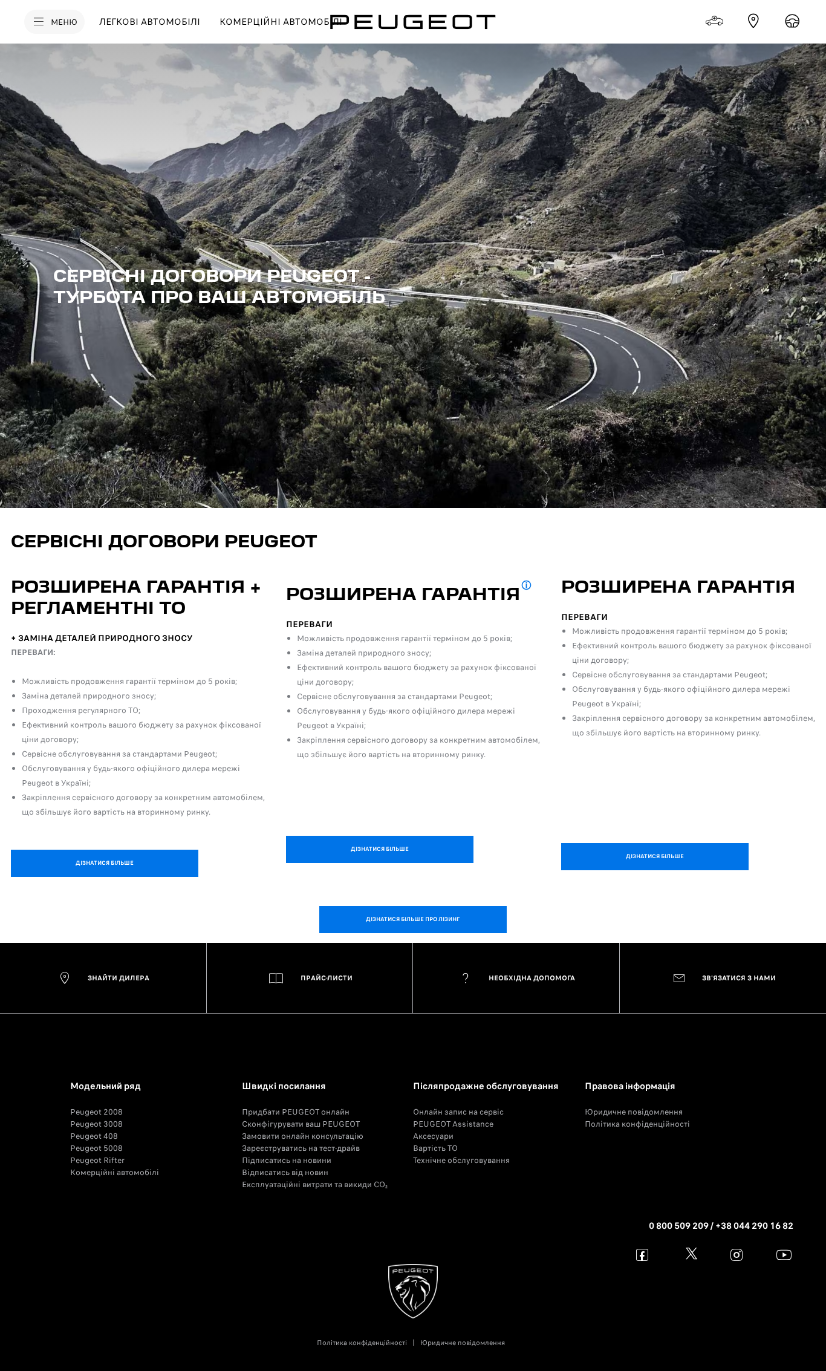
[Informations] (526, 586)
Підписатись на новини (286, 1160)
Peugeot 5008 (96, 1148)
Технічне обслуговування (461, 1160)
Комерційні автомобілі (114, 1172)
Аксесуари (433, 1136)
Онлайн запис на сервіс (458, 1112)
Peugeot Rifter (97, 1160)
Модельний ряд (105, 1086)
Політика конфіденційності (637, 1124)
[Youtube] (784, 1254)
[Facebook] (642, 1254)
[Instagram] (736, 1254)
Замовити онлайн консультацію (302, 1136)
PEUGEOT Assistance (453, 1124)
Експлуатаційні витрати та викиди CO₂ (315, 1184)
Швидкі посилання (284, 1086)
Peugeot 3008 (96, 1124)
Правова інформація (630, 1086)
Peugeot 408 (94, 1136)
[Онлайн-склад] (714, 21)
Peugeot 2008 (96, 1112)
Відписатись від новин (285, 1172)
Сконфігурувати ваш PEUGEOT (301, 1124)
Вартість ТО (435, 1148)
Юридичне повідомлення (634, 1112)
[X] (689, 1254)
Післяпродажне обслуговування (486, 1086)
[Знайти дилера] (753, 21)
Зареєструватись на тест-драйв (301, 1148)
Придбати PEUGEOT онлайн (296, 1112)
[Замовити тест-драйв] (792, 21)
